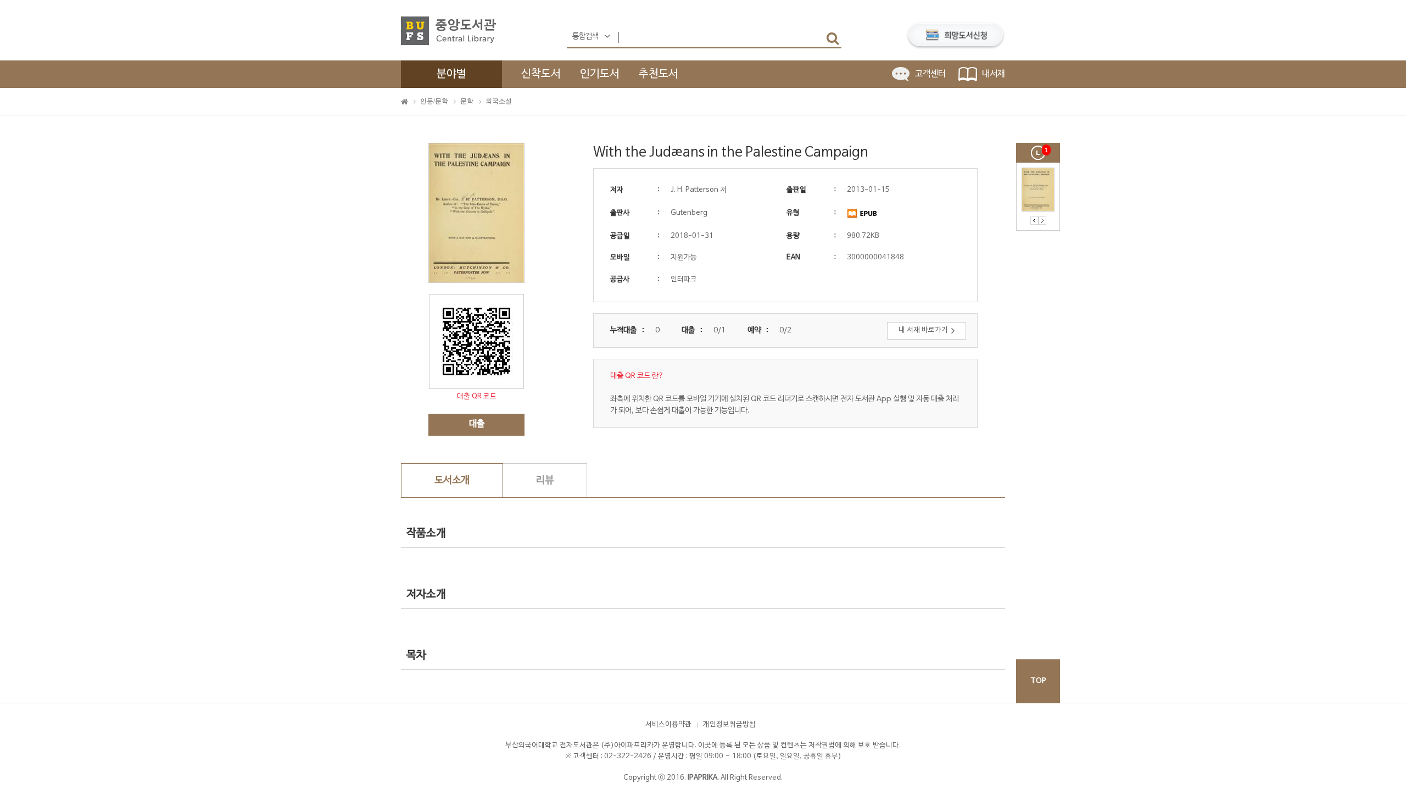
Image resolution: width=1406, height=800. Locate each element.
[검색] (833, 38)
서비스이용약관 (668, 725)
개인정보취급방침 (729, 725)
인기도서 (600, 74)
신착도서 (541, 74)
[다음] (1042, 220)
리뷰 (545, 480)
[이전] (1034, 220)
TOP (1038, 681)
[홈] (404, 101)
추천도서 (658, 74)
